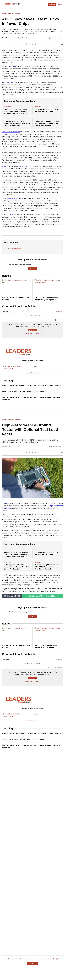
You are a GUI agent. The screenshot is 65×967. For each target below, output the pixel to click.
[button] (3, 4)
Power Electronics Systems (11, 13)
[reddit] (35, 44)
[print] (62, 44)
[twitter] (32, 44)
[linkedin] (29, 44)
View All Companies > (32, 373)
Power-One (6, 166)
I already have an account (32, 333)
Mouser (36, 366)
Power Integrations (9, 214)
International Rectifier (10, 66)
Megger (5, 503)
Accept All (32, 963)
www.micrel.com (25, 166)
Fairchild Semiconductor (11, 132)
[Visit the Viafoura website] (58, 320)
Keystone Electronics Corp (11, 366)
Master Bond (7, 369)
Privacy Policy (57, 958)
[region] (32, 316)
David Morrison (7, 38)
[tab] (7, 311)
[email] (38, 44)
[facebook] (26, 44)
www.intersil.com (14, 198)
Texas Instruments (8, 82)
